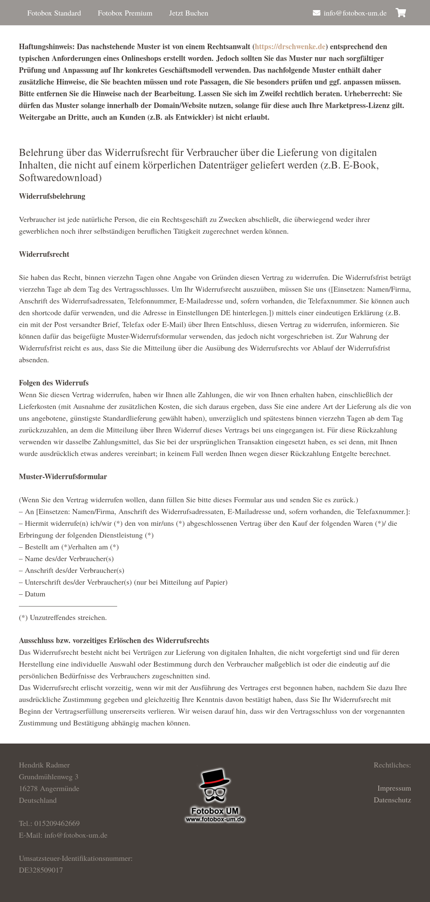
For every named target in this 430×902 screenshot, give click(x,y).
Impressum (394, 788)
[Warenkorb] (401, 12)
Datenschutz (392, 799)
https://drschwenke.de (290, 46)
